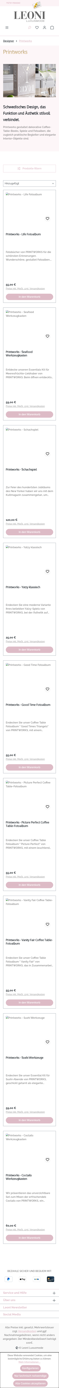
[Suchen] (29, 27)
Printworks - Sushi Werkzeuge (24, 1057)
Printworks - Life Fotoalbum (23, 234)
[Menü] (7, 27)
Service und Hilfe (15, 1292)
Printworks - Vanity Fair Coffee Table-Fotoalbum (29, 941)
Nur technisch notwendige (30, 1375)
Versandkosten (27, 1331)
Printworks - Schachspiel (21, 469)
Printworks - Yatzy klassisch (23, 587)
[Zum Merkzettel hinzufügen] (47, 219)
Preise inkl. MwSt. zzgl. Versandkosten (25, 288)
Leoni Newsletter (15, 1307)
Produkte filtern (32, 168)
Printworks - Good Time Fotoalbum (28, 704)
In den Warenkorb (29, 296)
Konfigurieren (30, 1368)
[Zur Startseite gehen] (29, 16)
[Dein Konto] (44, 27)
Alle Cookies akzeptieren (30, 1383)
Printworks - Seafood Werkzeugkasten (19, 353)
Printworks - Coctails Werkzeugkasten (19, 1176)
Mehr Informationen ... (29, 1362)
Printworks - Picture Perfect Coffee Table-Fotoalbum (27, 824)
